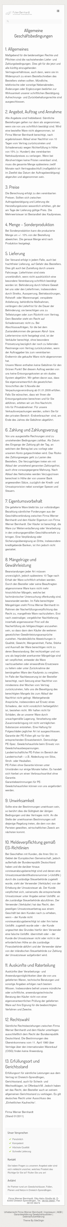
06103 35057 (48, 1200)
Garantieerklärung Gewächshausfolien (33, 1214)
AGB (59, 1212)
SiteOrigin (39, 1220)
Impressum (49, 1212)
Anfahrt (12, 1180)
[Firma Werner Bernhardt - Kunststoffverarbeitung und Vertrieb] (29, 13)
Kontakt (12, 1159)
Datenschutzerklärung (33, 1216)
